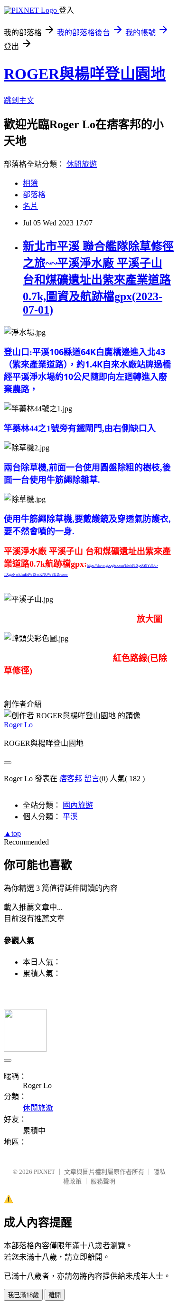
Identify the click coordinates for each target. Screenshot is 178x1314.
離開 (54, 1295)
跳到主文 (19, 100)
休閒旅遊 (81, 164)
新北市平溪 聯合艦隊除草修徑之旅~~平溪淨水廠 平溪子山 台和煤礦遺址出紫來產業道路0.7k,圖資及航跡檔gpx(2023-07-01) (98, 278)
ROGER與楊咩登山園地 (85, 73)
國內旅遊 (78, 805)
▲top (12, 833)
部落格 (34, 195)
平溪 (70, 817)
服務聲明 (103, 1181)
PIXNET (44, 1171)
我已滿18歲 (23, 1295)
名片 (30, 206)
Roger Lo (18, 725)
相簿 (30, 183)
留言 (91, 778)
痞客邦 (70, 778)
